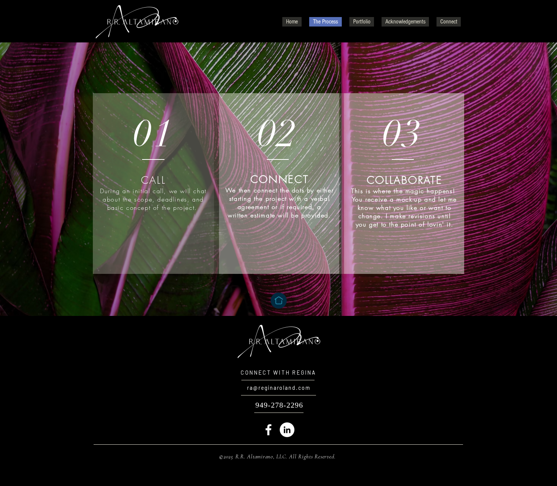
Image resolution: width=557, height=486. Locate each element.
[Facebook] (268, 429)
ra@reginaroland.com (279, 387)
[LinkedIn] (287, 429)
